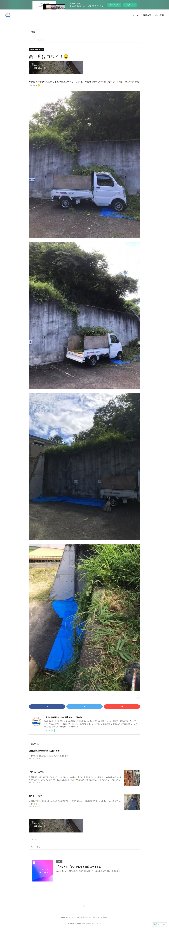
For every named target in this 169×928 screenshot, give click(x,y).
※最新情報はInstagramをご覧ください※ (45, 750)
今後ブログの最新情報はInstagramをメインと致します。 (49, 756)
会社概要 (159, 15)
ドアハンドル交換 (36, 772)
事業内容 (147, 15)
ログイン (129, 4)
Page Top (84, 906)
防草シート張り (35, 795)
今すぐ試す (114, 4)
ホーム (136, 15)
